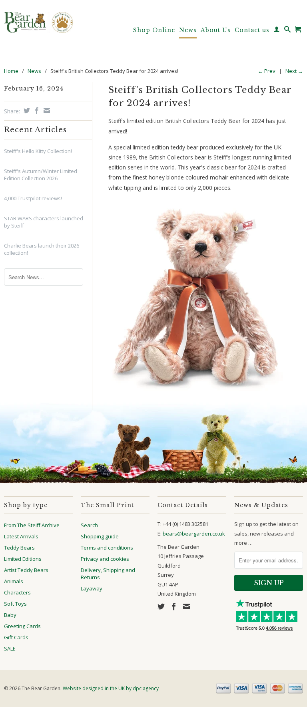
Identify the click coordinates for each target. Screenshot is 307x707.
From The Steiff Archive (32, 525)
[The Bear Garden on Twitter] (161, 606)
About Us (216, 30)
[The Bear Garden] (38, 19)
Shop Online (154, 30)
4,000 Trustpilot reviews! (33, 198)
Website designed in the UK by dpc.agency (111, 688)
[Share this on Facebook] (36, 110)
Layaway (91, 588)
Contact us (252, 30)
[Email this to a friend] (46, 110)
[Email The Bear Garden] (186, 606)
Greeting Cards (22, 626)
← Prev (266, 71)
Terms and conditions (107, 547)
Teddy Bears (19, 547)
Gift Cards (16, 637)
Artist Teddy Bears (26, 570)
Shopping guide (100, 536)
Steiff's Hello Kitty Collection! (38, 151)
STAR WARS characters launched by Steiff (43, 222)
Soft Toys (15, 603)
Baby (10, 614)
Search (89, 525)
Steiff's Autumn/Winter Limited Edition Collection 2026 (40, 174)
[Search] (287, 31)
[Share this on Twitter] (26, 110)
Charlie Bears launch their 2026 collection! (41, 249)
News (188, 30)
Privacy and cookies (105, 558)
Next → (294, 71)
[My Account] (276, 31)
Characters (17, 592)
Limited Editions (23, 558)
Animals (13, 581)
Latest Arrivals (21, 536)
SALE (10, 648)
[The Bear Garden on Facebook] (173, 606)
